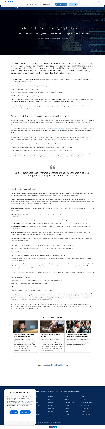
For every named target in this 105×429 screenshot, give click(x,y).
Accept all (14, 412)
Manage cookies (20, 417)
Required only (25, 412)
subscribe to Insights (54, 365)
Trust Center (36, 422)
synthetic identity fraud (60, 128)
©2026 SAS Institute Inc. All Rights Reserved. (52, 422)
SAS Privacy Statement (27, 401)
